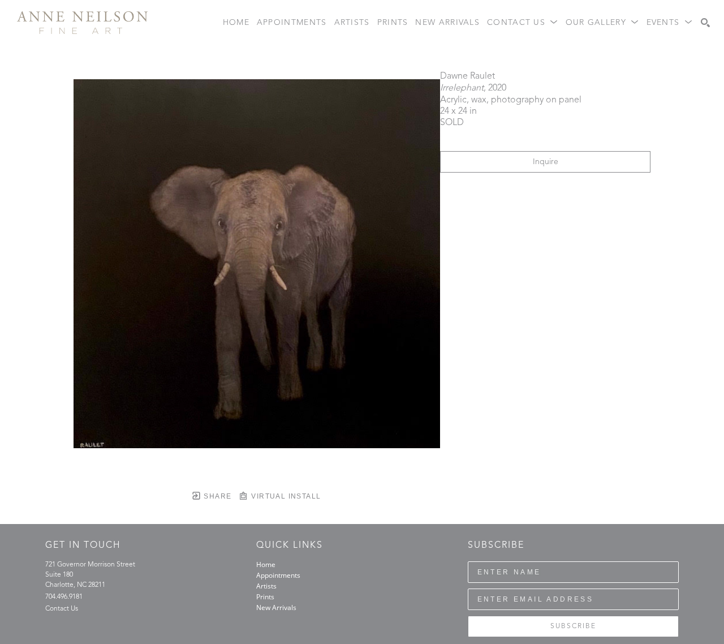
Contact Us (61, 609)
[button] (522, 23)
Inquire (545, 162)
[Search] (705, 22)
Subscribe (573, 626)
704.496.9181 (64, 597)
